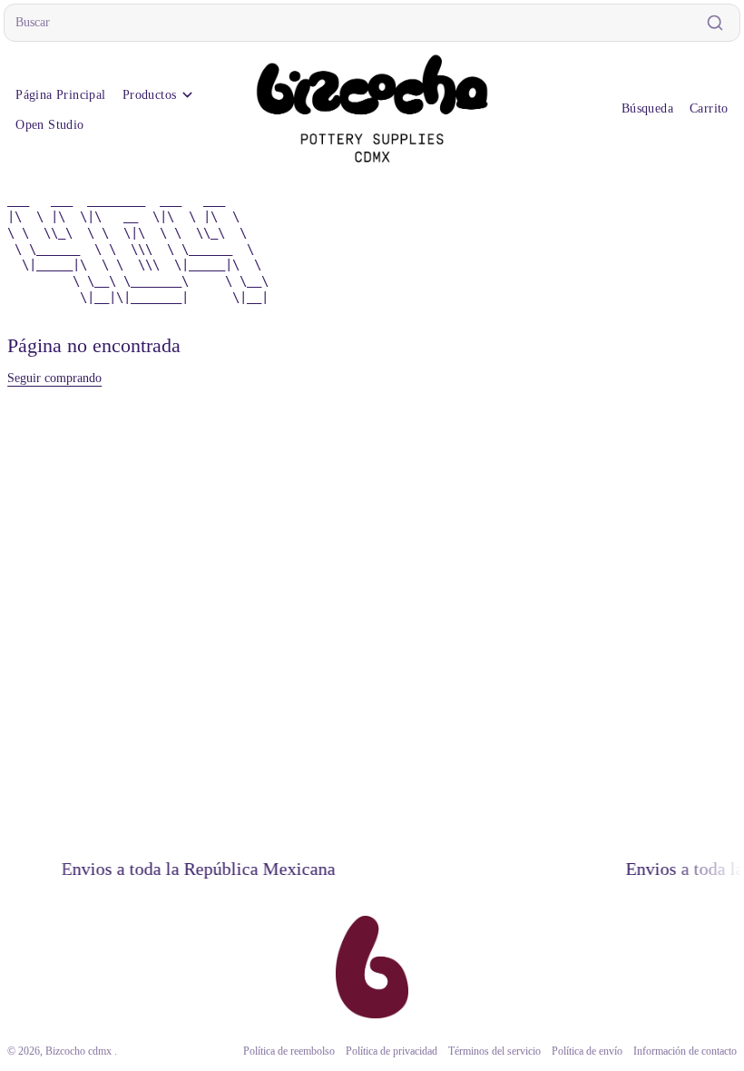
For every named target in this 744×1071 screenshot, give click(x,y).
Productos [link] (149, 95)
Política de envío (578, 1051)
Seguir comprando (54, 378)
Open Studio (49, 125)
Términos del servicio (485, 1051)
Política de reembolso (280, 1051)
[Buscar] (715, 22)
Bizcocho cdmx (79, 1051)
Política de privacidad (382, 1051)
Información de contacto (676, 1051)
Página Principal (60, 95)
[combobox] (372, 23)
